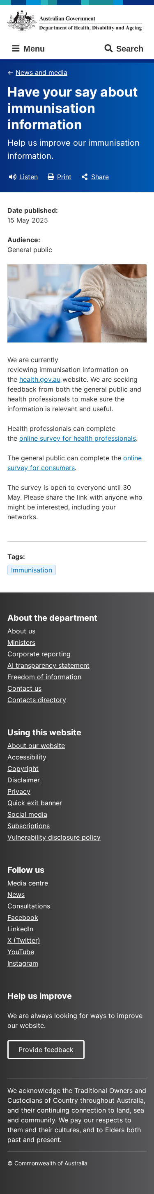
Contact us (24, 688)
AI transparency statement (48, 665)
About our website (36, 745)
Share (100, 177)
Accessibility (26, 757)
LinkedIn (20, 929)
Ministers (21, 642)
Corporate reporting (39, 654)
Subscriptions (28, 826)
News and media (41, 72)
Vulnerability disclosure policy (54, 837)
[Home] (77, 20)
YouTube (20, 952)
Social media (27, 814)
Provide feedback (46, 1049)
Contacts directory (36, 700)
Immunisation (31, 570)
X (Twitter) (23, 940)
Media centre (27, 883)
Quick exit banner (34, 803)
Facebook (22, 917)
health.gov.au (39, 379)
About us (21, 631)
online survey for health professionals (77, 438)
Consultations (28, 906)
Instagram (22, 963)
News (16, 894)
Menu (33, 48)
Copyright (23, 768)
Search (129, 48)
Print (64, 177)
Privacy (18, 791)
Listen (28, 177)
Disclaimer (23, 780)
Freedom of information (44, 677)
